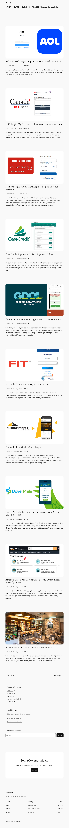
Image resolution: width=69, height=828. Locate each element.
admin (21, 66)
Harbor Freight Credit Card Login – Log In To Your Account (31, 188)
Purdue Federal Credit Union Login (23, 447)
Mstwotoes (9, 3)
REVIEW (26, 66)
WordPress (17, 821)
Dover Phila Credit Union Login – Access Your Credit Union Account (32, 513)
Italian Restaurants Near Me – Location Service (28, 647)
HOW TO (9, 693)
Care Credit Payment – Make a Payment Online (29, 254)
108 (12, 675)
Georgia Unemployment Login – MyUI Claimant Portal (33, 319)
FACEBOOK (10, 691)
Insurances (10, 696)
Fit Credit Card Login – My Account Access (27, 384)
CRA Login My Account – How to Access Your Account (34, 124)
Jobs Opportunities (12, 699)
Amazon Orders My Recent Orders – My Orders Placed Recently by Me (32, 581)
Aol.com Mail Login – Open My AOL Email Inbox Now (33, 61)
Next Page (59, 675)
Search (60, 735)
